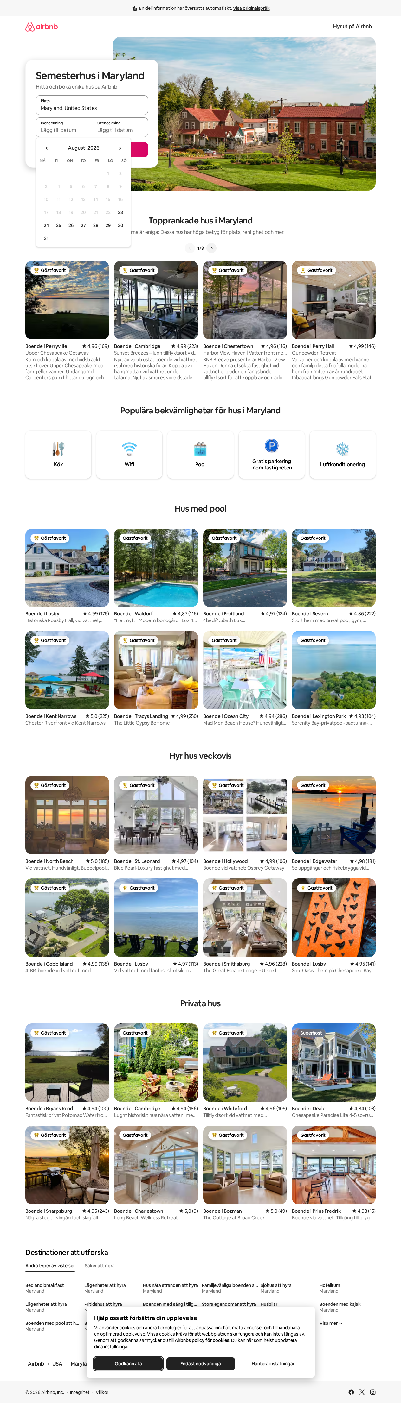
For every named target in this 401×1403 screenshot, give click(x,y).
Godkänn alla (128, 1364)
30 (120, 225)
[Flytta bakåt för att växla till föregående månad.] (47, 148)
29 (108, 225)
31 (46, 238)
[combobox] (92, 108)
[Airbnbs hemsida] (41, 26)
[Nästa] (211, 248)
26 (71, 225)
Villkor (102, 1392)
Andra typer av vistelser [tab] (50, 1265)
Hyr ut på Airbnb (352, 26)
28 (95, 225)
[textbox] (64, 130)
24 (46, 225)
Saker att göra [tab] (100, 1265)
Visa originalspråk (251, 8)
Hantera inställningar (272, 1364)
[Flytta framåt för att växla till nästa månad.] (120, 148)
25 (58, 225)
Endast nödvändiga (200, 1364)
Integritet (80, 1392)
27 (83, 225)
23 (120, 212)
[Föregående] (190, 248)
